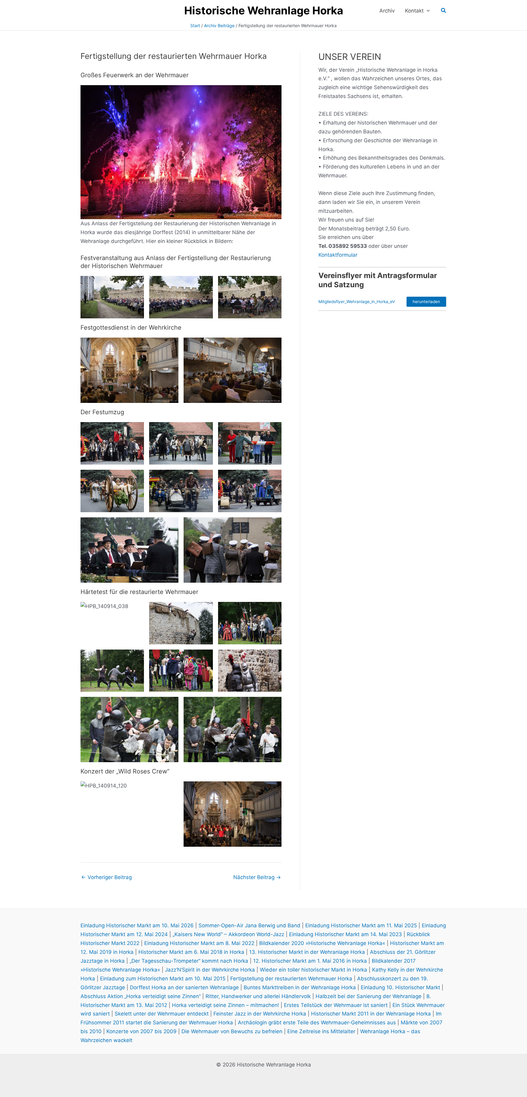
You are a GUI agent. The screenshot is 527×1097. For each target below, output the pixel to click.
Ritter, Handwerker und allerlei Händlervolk (258, 996)
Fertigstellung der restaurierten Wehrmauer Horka (291, 979)
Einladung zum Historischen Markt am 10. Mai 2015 (162, 979)
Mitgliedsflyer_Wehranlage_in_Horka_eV (356, 301)
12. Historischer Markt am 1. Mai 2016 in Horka (310, 961)
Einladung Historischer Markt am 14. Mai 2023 (345, 934)
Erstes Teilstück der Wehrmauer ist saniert (336, 1005)
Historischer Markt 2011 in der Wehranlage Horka (371, 1014)
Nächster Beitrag (257, 877)
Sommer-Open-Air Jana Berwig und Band (249, 925)
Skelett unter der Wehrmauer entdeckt (162, 1014)
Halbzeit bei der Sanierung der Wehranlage (368, 996)
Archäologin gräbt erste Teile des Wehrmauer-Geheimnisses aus (317, 1022)
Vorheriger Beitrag (106, 877)
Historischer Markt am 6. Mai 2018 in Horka (191, 952)
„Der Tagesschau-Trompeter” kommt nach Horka (189, 961)
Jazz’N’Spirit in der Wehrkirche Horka (210, 970)
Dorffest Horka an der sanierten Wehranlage (184, 987)
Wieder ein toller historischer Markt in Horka (313, 970)
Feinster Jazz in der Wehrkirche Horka (259, 1014)
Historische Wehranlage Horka (263, 10)
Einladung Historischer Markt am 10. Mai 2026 (137, 925)
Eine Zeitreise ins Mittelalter (321, 1031)
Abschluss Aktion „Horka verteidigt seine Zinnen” (141, 996)
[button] (427, 10)
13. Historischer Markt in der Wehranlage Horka (307, 952)
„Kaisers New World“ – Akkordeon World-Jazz (228, 934)
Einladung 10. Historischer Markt (400, 987)
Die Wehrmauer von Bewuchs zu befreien (231, 1031)
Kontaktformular (337, 255)
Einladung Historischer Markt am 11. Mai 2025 (361, 925)
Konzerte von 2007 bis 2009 (141, 1031)
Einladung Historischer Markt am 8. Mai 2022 (199, 943)
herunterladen (426, 301)
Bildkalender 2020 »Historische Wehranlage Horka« (322, 943)
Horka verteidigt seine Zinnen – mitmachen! (225, 1005)
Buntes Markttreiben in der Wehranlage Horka (300, 987)
